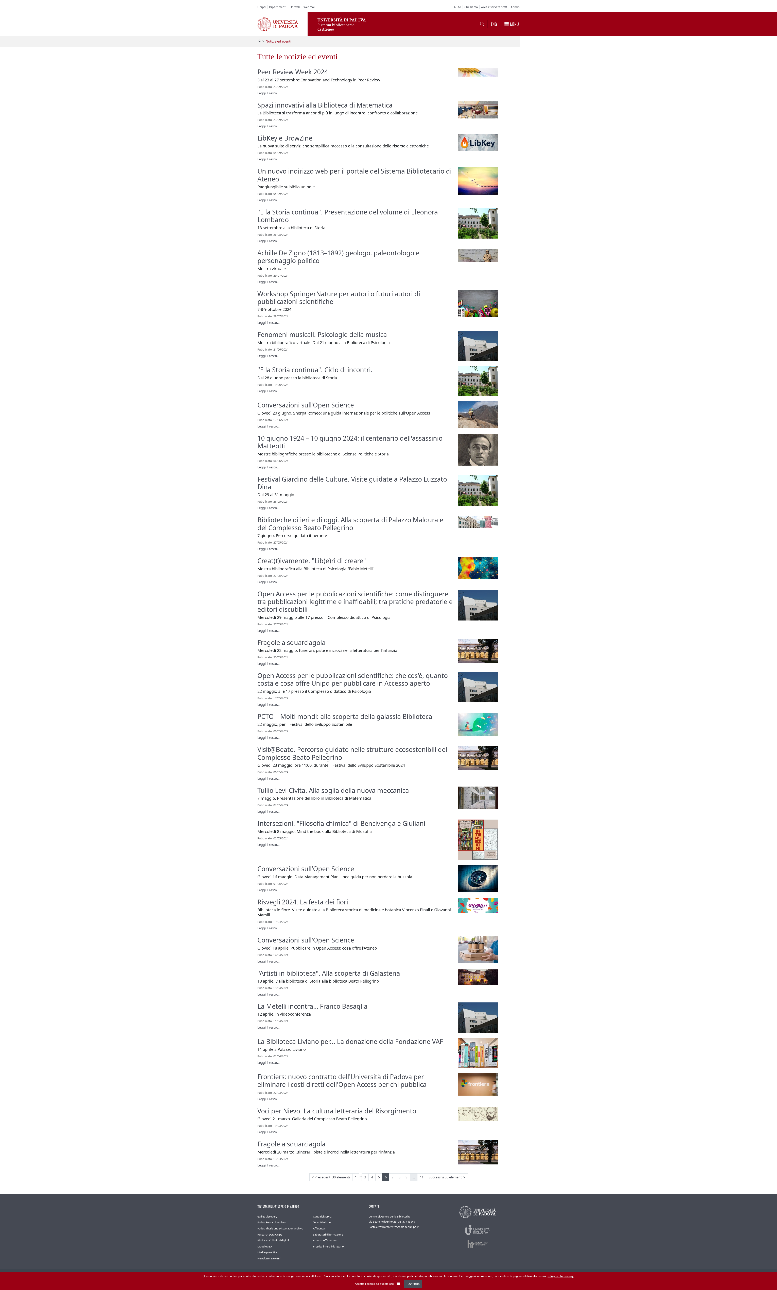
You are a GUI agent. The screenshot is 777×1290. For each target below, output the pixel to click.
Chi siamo (471, 7)
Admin (515, 7)
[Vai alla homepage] (277, 23)
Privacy (485, 1276)
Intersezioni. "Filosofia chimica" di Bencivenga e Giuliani (341, 823)
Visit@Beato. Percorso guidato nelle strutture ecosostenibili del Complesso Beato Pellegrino (352, 753)
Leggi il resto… (268, 93)
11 (422, 1177)
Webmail (309, 7)
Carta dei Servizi (322, 1216)
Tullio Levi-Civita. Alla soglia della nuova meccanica (333, 790)
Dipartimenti (277, 7)
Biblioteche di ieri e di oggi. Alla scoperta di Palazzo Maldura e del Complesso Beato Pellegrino (350, 523)
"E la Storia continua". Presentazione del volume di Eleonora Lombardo (347, 216)
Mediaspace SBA (267, 1252)
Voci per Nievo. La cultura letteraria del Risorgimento (336, 1111)
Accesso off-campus (325, 1240)
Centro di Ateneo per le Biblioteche (389, 1216)
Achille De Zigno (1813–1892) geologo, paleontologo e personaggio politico (338, 256)
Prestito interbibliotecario (328, 1246)
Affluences (319, 1228)
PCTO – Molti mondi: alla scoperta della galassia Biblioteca (344, 716)
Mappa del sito (468, 1276)
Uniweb (295, 7)
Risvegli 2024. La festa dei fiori (302, 902)
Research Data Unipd (269, 1234)
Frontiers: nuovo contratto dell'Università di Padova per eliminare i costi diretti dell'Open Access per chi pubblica (342, 1080)
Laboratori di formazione (328, 1234)
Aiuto (457, 7)
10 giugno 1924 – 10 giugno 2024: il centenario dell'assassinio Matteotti (350, 442)
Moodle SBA (264, 1246)
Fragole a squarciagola (291, 642)
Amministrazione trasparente (437, 1276)
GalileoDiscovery (267, 1216)
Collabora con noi (405, 1276)
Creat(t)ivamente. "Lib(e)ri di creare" (311, 560)
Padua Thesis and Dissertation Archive (280, 1228)
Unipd (261, 7)
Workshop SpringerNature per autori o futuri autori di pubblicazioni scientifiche (338, 297)
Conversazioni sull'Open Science (305, 868)
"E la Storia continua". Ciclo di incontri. (315, 369)
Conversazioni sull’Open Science (305, 405)
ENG (494, 24)
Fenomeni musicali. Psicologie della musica (322, 334)
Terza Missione (322, 1222)
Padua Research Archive (271, 1222)
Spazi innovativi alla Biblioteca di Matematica (325, 105)
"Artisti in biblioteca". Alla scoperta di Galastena (328, 973)
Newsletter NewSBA (269, 1258)
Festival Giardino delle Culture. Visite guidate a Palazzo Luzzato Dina (352, 483)
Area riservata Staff (494, 7)
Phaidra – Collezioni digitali (273, 1240)
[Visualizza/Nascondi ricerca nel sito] (482, 24)
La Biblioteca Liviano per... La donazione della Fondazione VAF (350, 1041)
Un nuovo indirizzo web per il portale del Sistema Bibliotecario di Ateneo (354, 175)
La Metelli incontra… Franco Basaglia (312, 1006)
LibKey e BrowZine (284, 138)
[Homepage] (259, 41)
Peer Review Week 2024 (292, 71)
